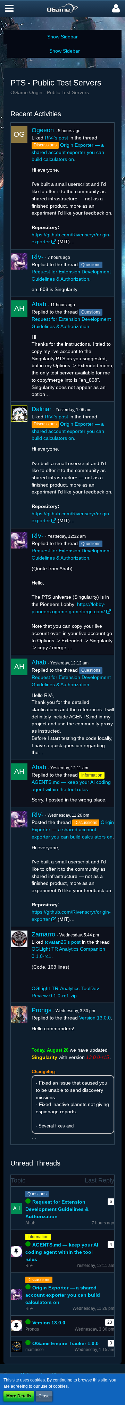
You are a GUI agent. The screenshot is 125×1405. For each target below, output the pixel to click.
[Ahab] (19, 349)
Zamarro (43, 934)
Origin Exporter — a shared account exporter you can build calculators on (68, 152)
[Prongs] (19, 1073)
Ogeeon (43, 130)
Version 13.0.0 (95, 1018)
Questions (37, 1193)
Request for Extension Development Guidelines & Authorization (57, 1209)
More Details (18, 1396)
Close (44, 1396)
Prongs (41, 1010)
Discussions (38, 1279)
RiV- (37, 256)
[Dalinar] (19, 465)
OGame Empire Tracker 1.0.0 (65, 1343)
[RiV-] (19, 273)
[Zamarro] (19, 965)
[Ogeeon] (19, 186)
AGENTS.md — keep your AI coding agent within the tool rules (61, 1252)
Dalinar (41, 409)
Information (38, 1236)
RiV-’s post (56, 137)
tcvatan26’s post (63, 942)
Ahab (39, 304)
